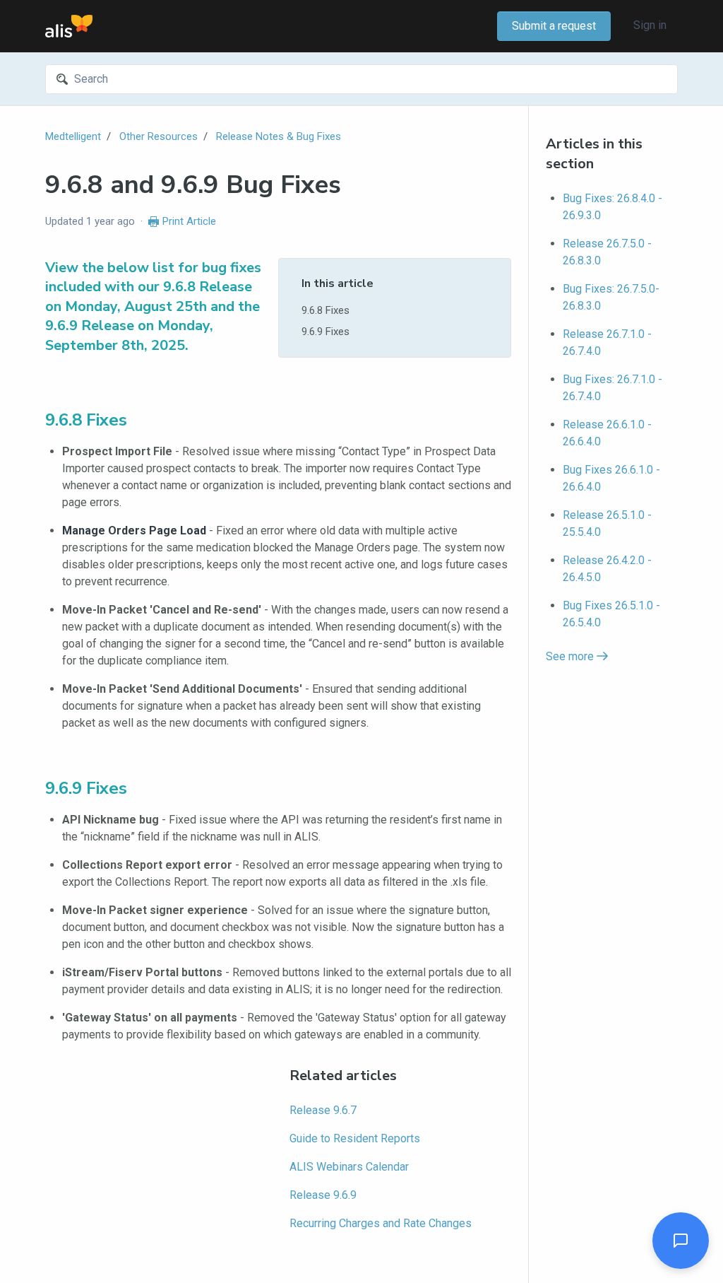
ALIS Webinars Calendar (349, 1166)
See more (571, 656)
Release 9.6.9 (323, 1195)
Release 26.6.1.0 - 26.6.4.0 (607, 433)
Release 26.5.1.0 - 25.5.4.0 (607, 523)
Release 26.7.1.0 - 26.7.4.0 (607, 342)
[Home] (68, 26)
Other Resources (158, 136)
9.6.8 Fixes (325, 310)
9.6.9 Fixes (325, 331)
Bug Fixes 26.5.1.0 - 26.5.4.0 (611, 614)
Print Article (189, 221)
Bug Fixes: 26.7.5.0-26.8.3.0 (611, 297)
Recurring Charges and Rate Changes (380, 1223)
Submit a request (554, 26)
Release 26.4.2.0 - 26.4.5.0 (607, 568)
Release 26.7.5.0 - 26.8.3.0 (607, 252)
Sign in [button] (650, 25)
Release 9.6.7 (323, 1110)
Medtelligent (73, 136)
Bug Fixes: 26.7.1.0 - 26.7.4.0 (612, 388)
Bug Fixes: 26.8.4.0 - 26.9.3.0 (612, 207)
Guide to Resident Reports (354, 1138)
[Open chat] (680, 1240)
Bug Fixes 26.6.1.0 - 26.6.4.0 (611, 478)
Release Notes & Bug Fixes (278, 136)
